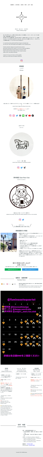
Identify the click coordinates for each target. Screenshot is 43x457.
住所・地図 (30, 4)
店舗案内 (12, 4)
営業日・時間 (23, 4)
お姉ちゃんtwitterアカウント (30, 269)
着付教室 (17, 4)
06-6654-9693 (32, 445)
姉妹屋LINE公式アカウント (13, 269)
